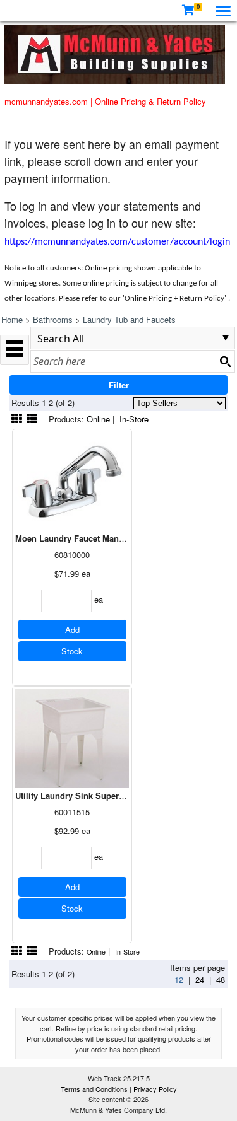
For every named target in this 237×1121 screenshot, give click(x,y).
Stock (72, 651)
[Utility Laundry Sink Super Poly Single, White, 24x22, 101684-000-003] (72, 737)
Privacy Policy (155, 1089)
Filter (119, 385)
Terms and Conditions (95, 1089)
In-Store (134, 419)
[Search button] (225, 361)
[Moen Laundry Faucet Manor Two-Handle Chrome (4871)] (72, 480)
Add (72, 630)
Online (98, 419)
